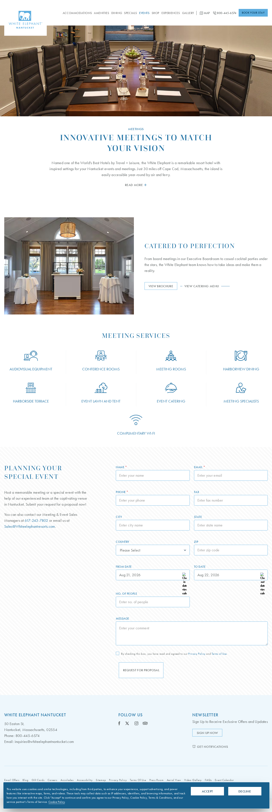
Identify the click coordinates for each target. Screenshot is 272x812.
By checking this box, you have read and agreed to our (154, 654)
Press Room (156, 780)
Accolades (67, 780)
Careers (52, 780)
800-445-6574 (226, 13)
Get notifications (212, 747)
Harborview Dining (241, 369)
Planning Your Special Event (33, 472)
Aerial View (174, 780)
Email (199, 467)
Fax (196, 492)
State (198, 517)
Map (206, 13)
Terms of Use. (220, 654)
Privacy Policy (196, 654)
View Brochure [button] (163, 287)
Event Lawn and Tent (100, 401)
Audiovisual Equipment (31, 369)
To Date (200, 567)
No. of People (126, 594)
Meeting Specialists (241, 401)
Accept (207, 791)
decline (244, 791)
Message (122, 618)
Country (122, 542)
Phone (122, 492)
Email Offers (11, 780)
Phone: (9, 735)
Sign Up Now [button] (209, 734)
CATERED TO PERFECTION (189, 246)
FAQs (208, 780)
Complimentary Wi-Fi (136, 433)
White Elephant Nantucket (35, 715)
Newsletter (205, 715)
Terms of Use (138, 780)
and (174, 654)
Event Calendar (224, 780)
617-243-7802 (36, 520)
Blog (25, 780)
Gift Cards (38, 780)
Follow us (130, 715)
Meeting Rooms (171, 369)
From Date (124, 567)
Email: (9, 741)
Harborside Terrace (31, 401)
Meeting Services (136, 335)
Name (121, 467)
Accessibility (85, 780)
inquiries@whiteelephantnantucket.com (44, 741)
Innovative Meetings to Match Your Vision (136, 142)
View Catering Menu (207, 286)
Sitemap (101, 780)
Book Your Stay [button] (253, 12)
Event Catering (171, 401)
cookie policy (56, 802)
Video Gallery (193, 780)
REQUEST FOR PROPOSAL (141, 670)
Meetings (136, 129)
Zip (196, 542)
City (119, 517)
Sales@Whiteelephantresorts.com (29, 526)
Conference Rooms (101, 369)
